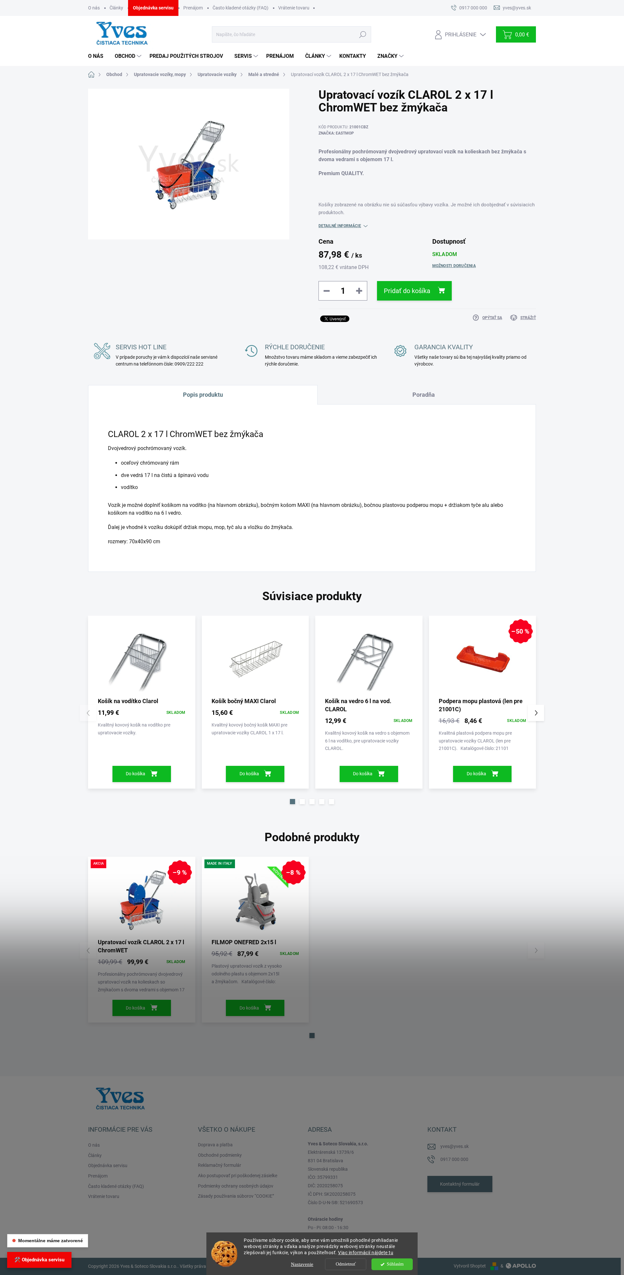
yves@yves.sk (454, 1146)
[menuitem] (98, 56)
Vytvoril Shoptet (470, 1266)
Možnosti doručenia (454, 266)
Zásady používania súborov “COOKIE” (236, 1196)
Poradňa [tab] (423, 394)
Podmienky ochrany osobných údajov (235, 1186)
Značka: (336, 133)
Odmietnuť (346, 1264)
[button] (292, 801)
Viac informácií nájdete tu (365, 1252)
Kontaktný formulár (460, 1184)
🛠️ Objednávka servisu (39, 1260)
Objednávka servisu (153, 7)
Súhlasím (395, 1264)
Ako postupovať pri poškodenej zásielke (237, 1175)
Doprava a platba (215, 1144)
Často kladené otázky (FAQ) (240, 7)
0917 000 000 (454, 1159)
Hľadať (363, 34)
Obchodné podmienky (220, 1155)
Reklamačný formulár (219, 1165)
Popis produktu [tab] (203, 394)
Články (116, 7)
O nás (94, 7)
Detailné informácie (339, 226)
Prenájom (193, 7)
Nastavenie (302, 1264)
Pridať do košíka (407, 291)
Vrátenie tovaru (293, 7)
